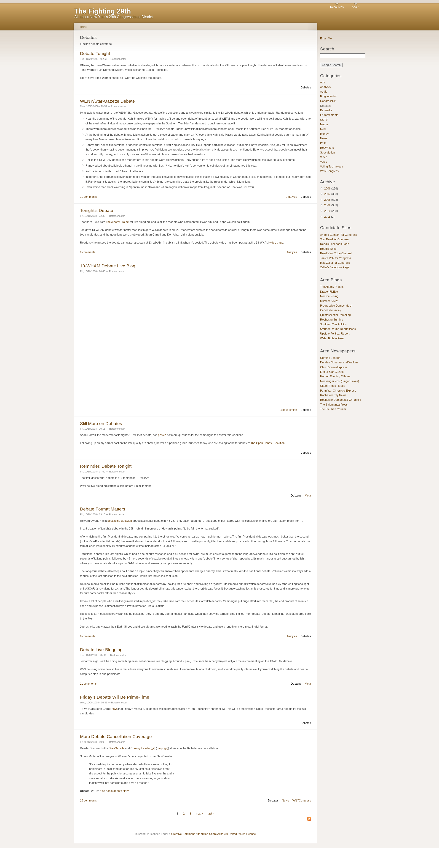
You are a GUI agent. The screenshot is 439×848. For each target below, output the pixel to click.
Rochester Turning (331, 319)
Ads (322, 82)
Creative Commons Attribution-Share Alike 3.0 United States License (213, 834)
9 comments (87, 252)
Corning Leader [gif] (143, 748)
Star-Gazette (116, 748)
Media (324, 124)
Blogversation (288, 410)
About (355, 7)
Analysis (291, 196)
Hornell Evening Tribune (335, 376)
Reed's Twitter (328, 248)
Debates (305, 87)
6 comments (87, 636)
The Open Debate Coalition (268, 443)
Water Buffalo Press (332, 338)
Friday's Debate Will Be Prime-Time (114, 697)
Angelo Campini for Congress (338, 234)
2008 (327, 199)
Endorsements (329, 115)
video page (276, 242)
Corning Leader (330, 358)
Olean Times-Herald (332, 385)
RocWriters (327, 147)
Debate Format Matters (102, 509)
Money (324, 133)
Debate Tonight (95, 53)
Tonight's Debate (96, 210)
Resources (337, 7)
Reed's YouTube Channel (336, 253)
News (285, 800)
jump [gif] (162, 748)
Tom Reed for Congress (335, 239)
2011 (327, 216)
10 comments (88, 196)
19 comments (88, 800)
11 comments (88, 683)
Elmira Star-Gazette (332, 371)
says (115, 709)
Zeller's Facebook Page (334, 267)
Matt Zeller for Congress (335, 262)
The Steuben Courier (333, 409)
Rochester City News (333, 395)
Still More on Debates (101, 423)
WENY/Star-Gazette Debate (107, 101)
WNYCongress (301, 800)
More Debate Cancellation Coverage (116, 736)
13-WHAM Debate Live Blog (107, 265)
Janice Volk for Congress (335, 258)
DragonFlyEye (329, 291)
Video (323, 157)
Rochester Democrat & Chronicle (340, 399)
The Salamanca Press (334, 404)
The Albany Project (117, 222)
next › (199, 813)
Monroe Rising (329, 296)
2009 (327, 205)
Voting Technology (331, 166)
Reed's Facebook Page (334, 244)
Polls (323, 143)
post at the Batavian (119, 520)
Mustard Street (329, 301)
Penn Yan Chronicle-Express (338, 390)
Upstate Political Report (334, 333)
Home (83, 26)
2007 (327, 194)
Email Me (326, 38)
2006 (327, 188)
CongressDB (328, 101)
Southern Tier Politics (333, 324)
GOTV (324, 119)
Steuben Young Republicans (338, 329)
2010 (327, 211)
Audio (323, 91)
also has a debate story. (114, 791)
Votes (323, 161)
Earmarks (326, 110)
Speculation (327, 152)
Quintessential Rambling (335, 315)
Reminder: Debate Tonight (105, 466)
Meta (308, 495)
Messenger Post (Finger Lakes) (339, 381)
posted (162, 435)
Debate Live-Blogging (101, 649)
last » (211, 813)
